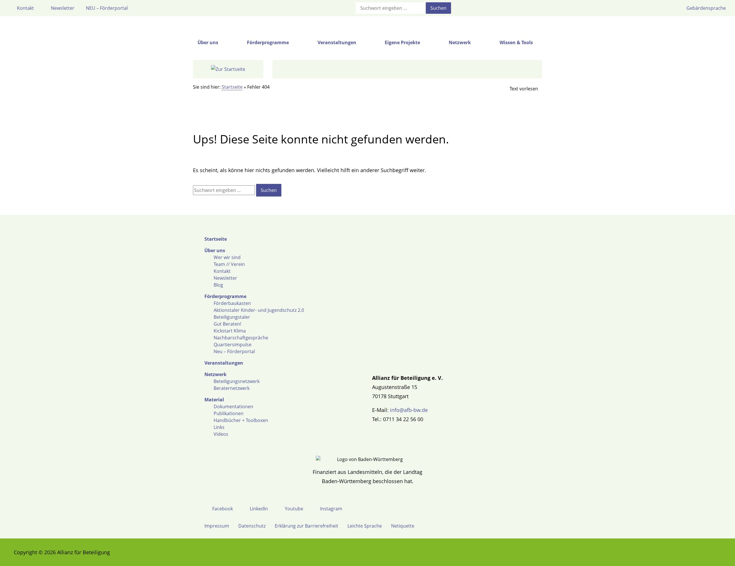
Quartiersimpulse (233, 344)
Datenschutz (252, 526)
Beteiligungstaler (232, 317)
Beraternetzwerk (231, 388)
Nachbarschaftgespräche (241, 337)
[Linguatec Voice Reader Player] (519, 88)
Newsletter (225, 278)
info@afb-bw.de (409, 409)
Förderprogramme (225, 296)
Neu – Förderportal (234, 351)
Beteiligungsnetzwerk (237, 381)
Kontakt (222, 271)
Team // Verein (229, 264)
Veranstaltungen (223, 363)
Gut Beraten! (227, 324)
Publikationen (228, 413)
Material (214, 399)
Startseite (232, 87)
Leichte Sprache (364, 526)
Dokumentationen (233, 406)
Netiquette (402, 526)
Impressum (216, 526)
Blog (218, 285)
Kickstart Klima (230, 331)
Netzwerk (215, 374)
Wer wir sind (227, 257)
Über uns (214, 250)
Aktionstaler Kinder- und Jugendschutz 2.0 (259, 310)
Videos (221, 434)
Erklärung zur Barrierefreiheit (306, 526)
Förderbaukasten (232, 303)
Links (219, 427)
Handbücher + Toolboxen (241, 420)
